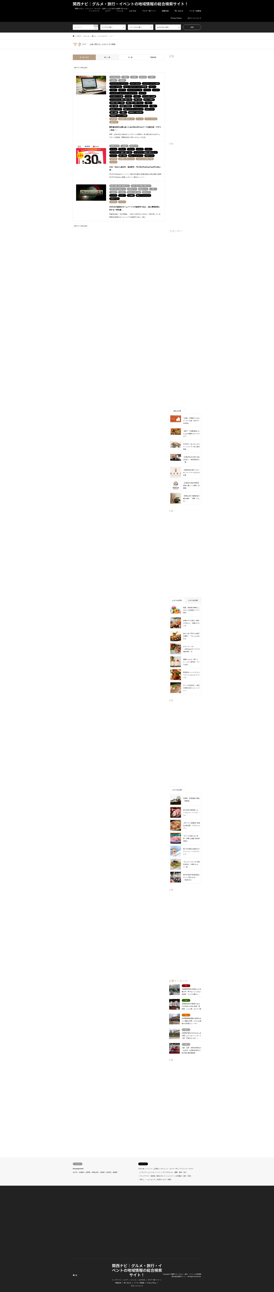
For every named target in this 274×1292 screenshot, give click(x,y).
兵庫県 (88, 1172)
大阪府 (102, 1172)
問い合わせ (179, 11)
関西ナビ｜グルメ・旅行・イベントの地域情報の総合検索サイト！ (137, 1270)
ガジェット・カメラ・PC (169, 1168)
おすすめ (132, 11)
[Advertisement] (185, 102)
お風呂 (156, 1168)
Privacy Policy (176, 18)
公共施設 (179, 1176)
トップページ (94, 11)
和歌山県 (95, 1172)
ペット (158, 1172)
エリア (107, 11)
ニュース (151, 1172)
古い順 (130, 57)
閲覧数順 (153, 57)
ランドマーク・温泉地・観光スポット (153, 1176)
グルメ (191, 1168)
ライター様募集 (195, 11)
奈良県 (108, 1172)
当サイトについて (194, 18)
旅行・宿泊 (187, 1176)
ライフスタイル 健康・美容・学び (174, 1172)
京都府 (81, 1172)
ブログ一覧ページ (149, 11)
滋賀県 (115, 1172)
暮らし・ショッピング (147, 1179)
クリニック (183, 1168)
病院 (169, 1179)
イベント (149, 1168)
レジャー (171, 1176)
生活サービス (161, 1179)
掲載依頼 (165, 11)
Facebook (73, 1275)
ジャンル (119, 11)
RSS (76, 1275)
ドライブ (143, 1172)
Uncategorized (78, 1168)
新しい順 (107, 57)
